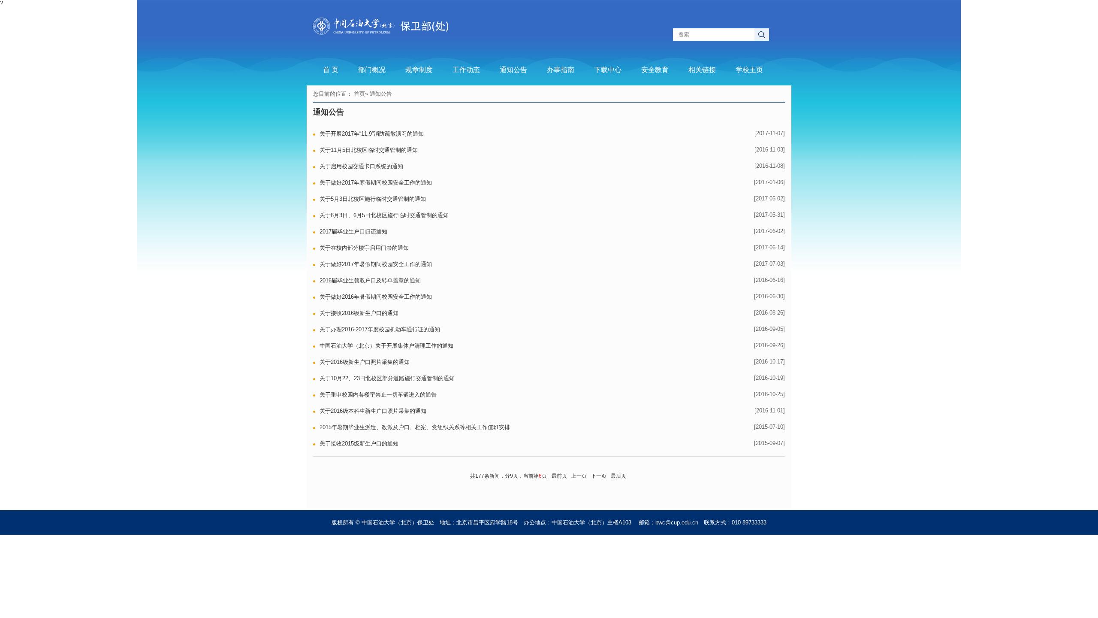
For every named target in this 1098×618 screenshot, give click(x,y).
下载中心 (607, 69)
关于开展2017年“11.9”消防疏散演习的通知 (372, 133)
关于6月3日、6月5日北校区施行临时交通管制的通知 (384, 215)
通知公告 (513, 69)
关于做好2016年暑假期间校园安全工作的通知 (376, 297)
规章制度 (419, 69)
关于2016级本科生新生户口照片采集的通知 (373, 411)
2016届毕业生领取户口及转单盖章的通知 (370, 280)
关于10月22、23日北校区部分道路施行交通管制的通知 (387, 378)
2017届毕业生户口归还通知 (353, 231)
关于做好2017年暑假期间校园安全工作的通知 (376, 264)
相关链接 (702, 69)
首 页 (330, 69)
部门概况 (372, 69)
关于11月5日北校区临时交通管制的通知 (369, 150)
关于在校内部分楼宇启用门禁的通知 (364, 248)
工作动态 (466, 69)
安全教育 (655, 69)
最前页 (559, 476)
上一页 (579, 476)
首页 (359, 94)
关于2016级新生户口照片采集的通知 (365, 362)
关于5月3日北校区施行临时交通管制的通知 (373, 199)
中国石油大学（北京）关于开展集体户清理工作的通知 (386, 345)
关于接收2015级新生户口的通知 (359, 443)
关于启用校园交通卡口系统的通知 (361, 166)
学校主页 (749, 69)
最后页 (618, 476)
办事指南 (560, 69)
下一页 (598, 476)
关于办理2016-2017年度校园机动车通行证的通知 (380, 329)
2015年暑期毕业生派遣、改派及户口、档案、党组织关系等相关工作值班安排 (415, 427)
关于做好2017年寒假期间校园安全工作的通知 (376, 182)
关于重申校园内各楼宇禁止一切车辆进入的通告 (378, 394)
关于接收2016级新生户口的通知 (359, 313)
